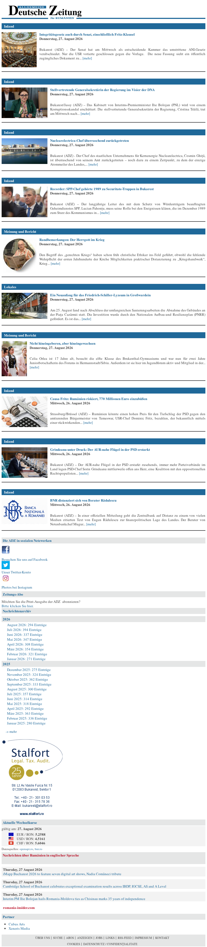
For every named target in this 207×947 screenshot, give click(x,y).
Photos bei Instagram (17, 587)
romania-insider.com (19, 907)
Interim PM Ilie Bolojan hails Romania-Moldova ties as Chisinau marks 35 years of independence (74, 898)
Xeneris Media (19, 928)
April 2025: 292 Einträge (25, 708)
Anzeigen (84, 938)
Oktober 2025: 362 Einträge (27, 679)
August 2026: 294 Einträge (27, 625)
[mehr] (87, 58)
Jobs (99, 938)
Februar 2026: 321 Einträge (27, 654)
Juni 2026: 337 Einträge (24, 634)
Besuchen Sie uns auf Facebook (25, 559)
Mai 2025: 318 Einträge (24, 703)
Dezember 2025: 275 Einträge (29, 669)
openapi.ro (26, 849)
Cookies (73, 944)
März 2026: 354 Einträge (25, 649)
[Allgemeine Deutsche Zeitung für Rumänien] (39, 9)
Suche (58, 938)
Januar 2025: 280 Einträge (26, 723)
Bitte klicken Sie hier (17, 605)
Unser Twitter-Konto (16, 572)
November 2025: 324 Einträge (29, 674)
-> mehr (11, 731)
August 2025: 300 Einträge (27, 689)
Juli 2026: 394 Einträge (24, 629)
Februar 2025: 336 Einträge (27, 718)
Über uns (42, 938)
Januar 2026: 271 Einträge (26, 659)
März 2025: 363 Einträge (25, 713)
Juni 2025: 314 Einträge (24, 699)
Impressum (143, 938)
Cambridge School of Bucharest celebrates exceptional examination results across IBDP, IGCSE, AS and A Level (84, 886)
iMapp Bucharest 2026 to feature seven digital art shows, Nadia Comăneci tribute (62, 873)
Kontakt (162, 938)
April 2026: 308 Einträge (25, 644)
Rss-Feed (125, 938)
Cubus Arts (17, 924)
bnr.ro (38, 849)
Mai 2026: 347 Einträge (24, 639)
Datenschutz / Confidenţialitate (110, 944)
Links (110, 938)
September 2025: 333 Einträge (29, 684)
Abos (70, 938)
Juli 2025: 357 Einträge (24, 694)
